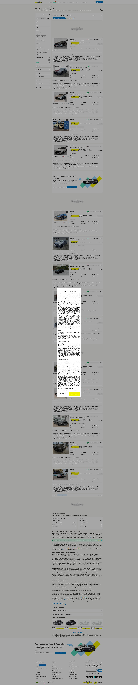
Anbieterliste (74, 390)
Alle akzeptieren (74, 394)
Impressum (69, 390)
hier (76, 313)
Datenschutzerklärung (62, 390)
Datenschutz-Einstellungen (63, 394)
